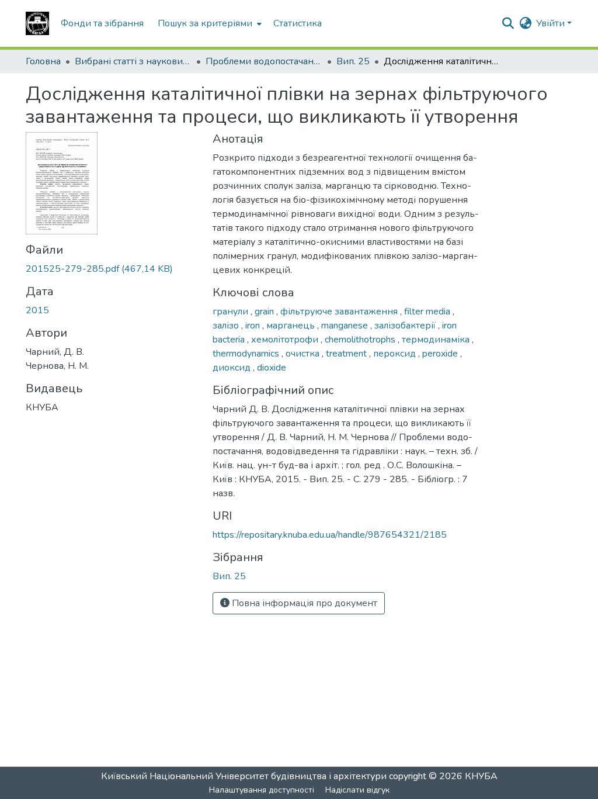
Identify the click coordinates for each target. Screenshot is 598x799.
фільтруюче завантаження (340, 311)
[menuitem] (208, 23)
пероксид (395, 353)
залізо (227, 325)
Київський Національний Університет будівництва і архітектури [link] (244, 776)
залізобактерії (406, 325)
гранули (232, 311)
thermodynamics (247, 353)
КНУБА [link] (481, 776)
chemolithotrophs (361, 339)
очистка (304, 353)
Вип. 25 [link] (353, 61)
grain (265, 311)
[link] (112, 269)
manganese (345, 325)
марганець (291, 325)
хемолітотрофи (286, 339)
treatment (347, 353)
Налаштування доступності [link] (261, 789)
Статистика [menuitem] (297, 23)
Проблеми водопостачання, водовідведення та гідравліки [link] (264, 61)
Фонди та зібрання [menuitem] (102, 23)
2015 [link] (37, 310)
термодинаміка (437, 339)
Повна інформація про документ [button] (303, 603)
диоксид (233, 367)
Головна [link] (43, 61)
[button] (37, 23)
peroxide (441, 353)
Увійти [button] (551, 23)
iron (253, 325)
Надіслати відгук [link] (357, 789)
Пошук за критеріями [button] (205, 23)
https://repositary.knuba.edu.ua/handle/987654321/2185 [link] (330, 534)
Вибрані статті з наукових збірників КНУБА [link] (133, 61)
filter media (428, 311)
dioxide (271, 367)
